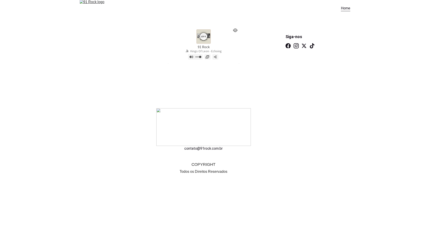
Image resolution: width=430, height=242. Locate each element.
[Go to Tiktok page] (312, 45)
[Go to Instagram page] (296, 45)
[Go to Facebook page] (288, 45)
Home (345, 8)
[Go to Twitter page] (304, 45)
